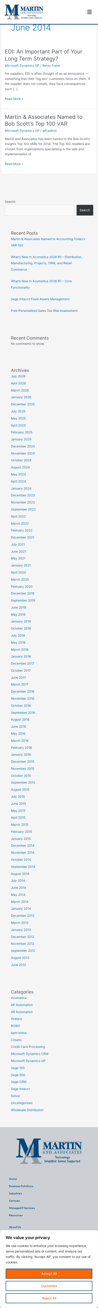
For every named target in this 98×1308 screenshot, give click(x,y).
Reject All (49, 1298)
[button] (89, 12)
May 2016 (18, 733)
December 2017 (22, 663)
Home (13, 1179)
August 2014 (20, 874)
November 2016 (22, 698)
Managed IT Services (22, 1208)
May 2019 (18, 614)
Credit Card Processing (28, 1047)
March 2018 (19, 649)
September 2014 (23, 867)
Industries (15, 1193)
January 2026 (21, 397)
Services (14, 1200)
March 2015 (19, 824)
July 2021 (18, 544)
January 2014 (21, 908)
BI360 (15, 1026)
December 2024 (23, 446)
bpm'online (19, 1033)
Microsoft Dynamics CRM (29, 1054)
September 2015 (23, 782)
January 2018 (21, 656)
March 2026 (20, 390)
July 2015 (18, 796)
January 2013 (21, 930)
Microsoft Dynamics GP (22, 65)
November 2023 (23, 502)
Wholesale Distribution (27, 1110)
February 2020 (22, 586)
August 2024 (20, 467)
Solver (15, 1096)
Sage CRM (18, 1082)
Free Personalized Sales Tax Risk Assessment (44, 310)
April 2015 (18, 817)
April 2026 (18, 383)
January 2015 (21, 839)
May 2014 (18, 895)
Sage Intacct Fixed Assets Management (40, 299)
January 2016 (21, 754)
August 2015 (20, 789)
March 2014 (19, 902)
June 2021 (18, 551)
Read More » (14, 98)
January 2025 (21, 439)
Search (10, 201)
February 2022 (21, 530)
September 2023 (23, 509)
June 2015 (18, 803)
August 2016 (20, 719)
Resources (16, 1215)
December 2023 (23, 495)
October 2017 (21, 670)
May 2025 (18, 418)
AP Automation (22, 1005)
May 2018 (18, 642)
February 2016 (21, 747)
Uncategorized (21, 1103)
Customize (49, 1286)
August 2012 (20, 958)
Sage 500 (18, 1075)
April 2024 (18, 481)
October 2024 (21, 460)
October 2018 (21, 628)
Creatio (16, 1040)
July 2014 (18, 880)
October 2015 (21, 775)
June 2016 (18, 726)
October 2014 (21, 859)
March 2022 (20, 523)
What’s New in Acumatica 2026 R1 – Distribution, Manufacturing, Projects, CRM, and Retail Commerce (46, 263)
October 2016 (21, 705)
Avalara (16, 1019)
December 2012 (22, 937)
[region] (49, 1269)
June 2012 (18, 965)
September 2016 (23, 712)
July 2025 (18, 411)
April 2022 (18, 516)
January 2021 (21, 565)
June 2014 (18, 887)
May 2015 (18, 811)
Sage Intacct (20, 1089)
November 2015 (22, 768)
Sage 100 (18, 1068)
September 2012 (23, 950)
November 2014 (22, 852)
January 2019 (21, 621)
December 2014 (22, 845)
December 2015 (22, 761)
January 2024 (21, 488)
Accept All (49, 1273)
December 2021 (22, 537)
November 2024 (23, 453)
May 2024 (18, 474)
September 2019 (23, 600)
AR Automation (22, 1012)
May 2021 (18, 558)
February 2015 (21, 831)
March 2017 (19, 684)
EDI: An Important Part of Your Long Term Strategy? (43, 55)
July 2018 (18, 635)
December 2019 (22, 593)
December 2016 (22, 691)
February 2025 (21, 432)
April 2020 (18, 572)
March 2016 (19, 740)
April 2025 (18, 425)
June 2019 (18, 607)
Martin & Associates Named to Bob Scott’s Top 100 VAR (44, 120)
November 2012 (22, 943)
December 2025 (23, 404)
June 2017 (18, 677)
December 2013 (22, 915)
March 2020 (20, 579)
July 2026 (18, 376)
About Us (15, 1227)
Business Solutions (21, 1186)
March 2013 (19, 922)
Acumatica (19, 998)
